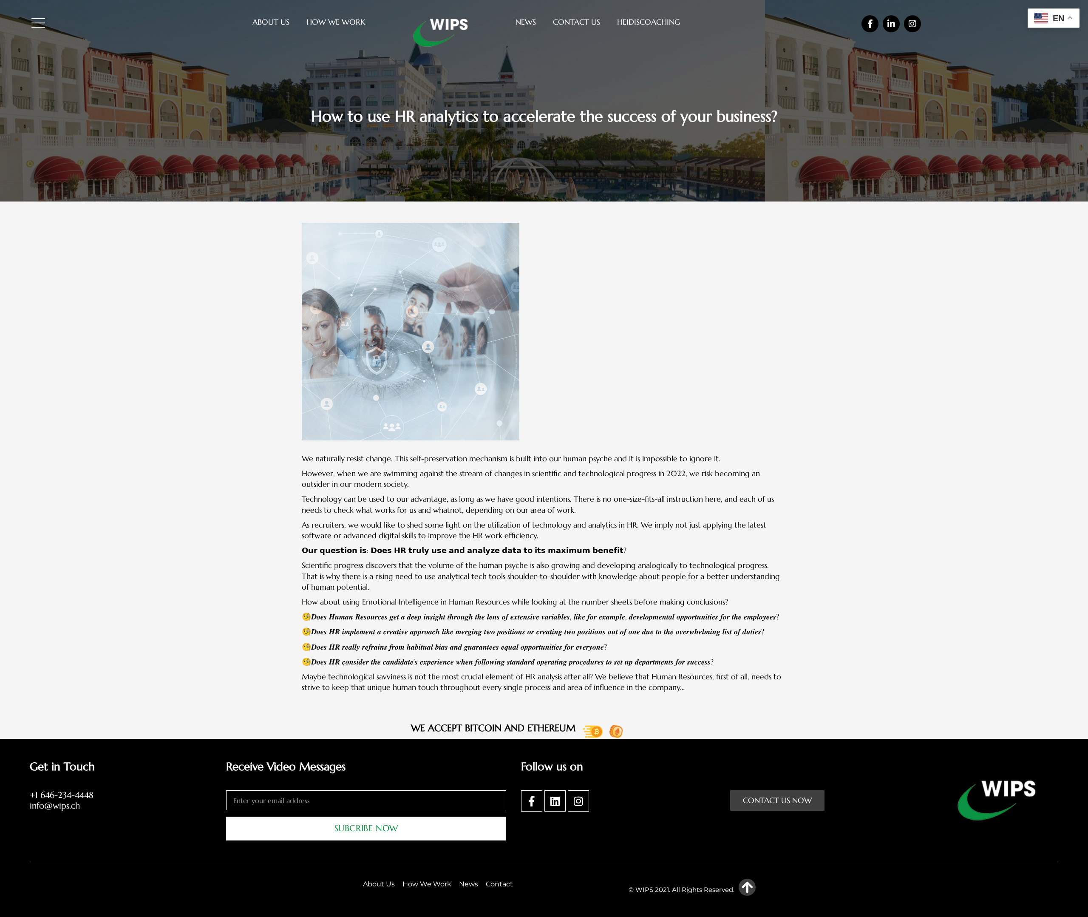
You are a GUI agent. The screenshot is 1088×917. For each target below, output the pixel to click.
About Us (270, 22)
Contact (499, 884)
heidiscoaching (648, 22)
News (526, 22)
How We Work (336, 22)
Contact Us (576, 22)
